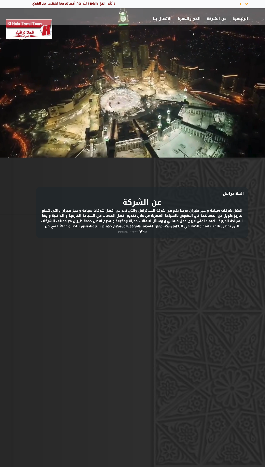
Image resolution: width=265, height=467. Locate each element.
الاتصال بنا (162, 18)
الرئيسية (240, 18)
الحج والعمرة (189, 18)
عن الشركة (216, 18)
